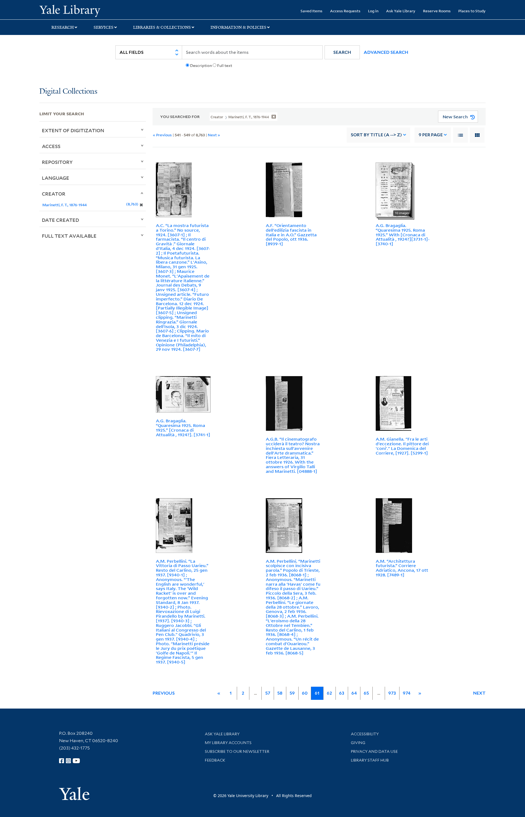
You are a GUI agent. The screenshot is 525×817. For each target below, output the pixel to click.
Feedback (215, 760)
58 (279, 693)
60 (305, 693)
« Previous (162, 134)
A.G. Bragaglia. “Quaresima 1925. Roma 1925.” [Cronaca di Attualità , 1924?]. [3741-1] (183, 427)
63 (341, 693)
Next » (214, 134)
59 (292, 693)
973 (392, 693)
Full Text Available (69, 235)
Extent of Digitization (73, 130)
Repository (57, 162)
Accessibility (365, 734)
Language (55, 178)
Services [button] (103, 27)
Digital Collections (68, 91)
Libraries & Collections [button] (162, 27)
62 (329, 693)
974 (406, 693)
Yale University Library (72, 10)
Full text (224, 65)
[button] (342, 52)
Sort (376, 134)
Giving (358, 743)
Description (201, 65)
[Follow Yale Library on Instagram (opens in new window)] (68, 760)
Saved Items (311, 10)
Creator (53, 193)
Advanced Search (386, 52)
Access (51, 146)
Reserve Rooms (437, 10)
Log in (373, 10)
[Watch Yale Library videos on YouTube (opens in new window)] (76, 760)
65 (366, 693)
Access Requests (345, 10)
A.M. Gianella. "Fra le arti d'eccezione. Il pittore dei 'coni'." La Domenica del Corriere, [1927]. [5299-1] (402, 445)
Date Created (60, 220)
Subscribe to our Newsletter (237, 751)
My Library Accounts (228, 743)
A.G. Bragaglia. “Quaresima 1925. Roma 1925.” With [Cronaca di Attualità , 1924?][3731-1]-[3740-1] (403, 234)
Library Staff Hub (370, 760)
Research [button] (62, 27)
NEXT (479, 693)
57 (267, 693)
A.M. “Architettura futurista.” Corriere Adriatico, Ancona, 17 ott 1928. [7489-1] (402, 567)
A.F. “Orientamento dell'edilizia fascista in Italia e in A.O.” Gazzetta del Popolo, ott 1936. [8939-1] (291, 234)
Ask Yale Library (400, 10)
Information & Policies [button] (238, 27)
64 (354, 693)
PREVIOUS (164, 693)
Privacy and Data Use (374, 751)
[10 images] (394, 189)
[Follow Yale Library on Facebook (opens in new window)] (61, 760)
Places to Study (472, 10)
